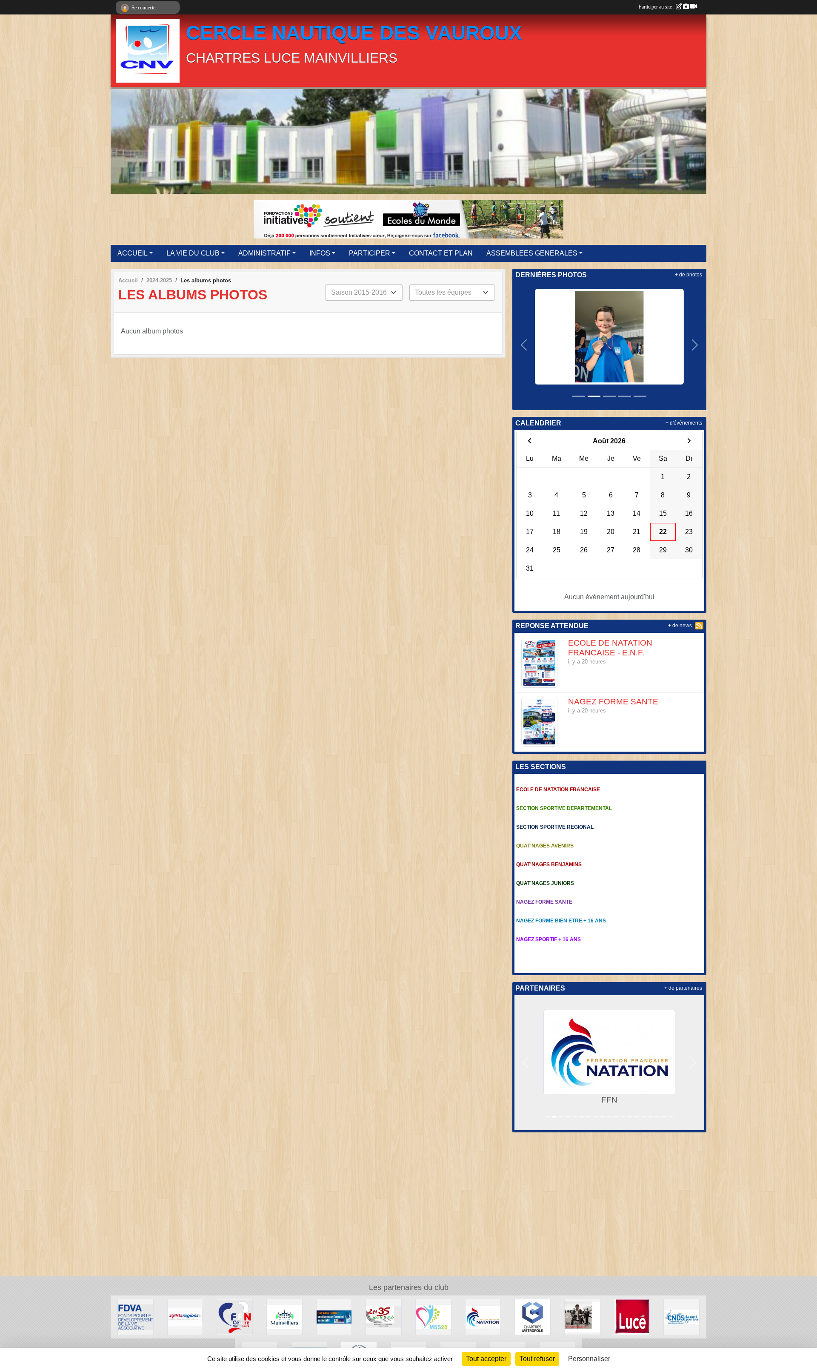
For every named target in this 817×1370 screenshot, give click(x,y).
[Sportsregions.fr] (185, 1316)
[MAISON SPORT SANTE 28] (433, 1316)
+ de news (680, 625)
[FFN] (483, 1316)
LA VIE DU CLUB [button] (193, 253)
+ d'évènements (684, 422)
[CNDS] (681, 1316)
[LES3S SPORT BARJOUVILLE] (384, 1316)
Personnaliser (589, 1358)
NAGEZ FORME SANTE (613, 701)
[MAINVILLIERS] (284, 1316)
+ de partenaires (683, 988)
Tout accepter (486, 1358)
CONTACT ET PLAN (441, 253)
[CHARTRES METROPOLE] (532, 1316)
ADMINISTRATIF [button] (264, 253)
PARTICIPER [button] (369, 253)
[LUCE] (632, 1316)
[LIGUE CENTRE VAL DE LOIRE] (235, 1316)
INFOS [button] (319, 253)
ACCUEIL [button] (132, 253)
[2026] (609, 335)
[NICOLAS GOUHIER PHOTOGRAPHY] (582, 1316)
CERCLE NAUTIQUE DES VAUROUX (354, 33)
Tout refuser (537, 1358)
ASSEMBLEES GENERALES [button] (531, 253)
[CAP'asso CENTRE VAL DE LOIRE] (334, 1316)
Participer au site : (657, 7)
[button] (524, 345)
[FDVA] (135, 1316)
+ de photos (688, 274)
